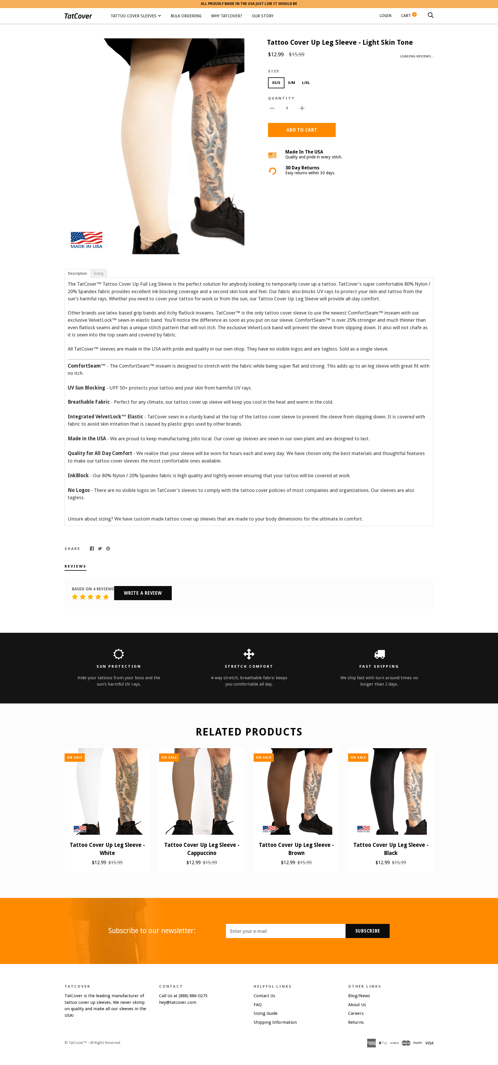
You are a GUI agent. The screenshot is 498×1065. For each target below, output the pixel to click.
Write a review (143, 593)
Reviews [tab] (75, 566)
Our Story (262, 15)
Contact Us (264, 995)
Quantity (281, 98)
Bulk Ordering (186, 15)
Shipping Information (275, 1022)
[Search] (430, 15)
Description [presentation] (77, 273)
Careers (356, 1013)
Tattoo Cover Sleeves (133, 15)
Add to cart (301, 130)
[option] (154, 146)
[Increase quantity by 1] (302, 108)
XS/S (276, 83)
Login (385, 15)
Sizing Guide (266, 1013)
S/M (291, 83)
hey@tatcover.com (177, 1002)
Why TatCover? (226, 15)
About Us (357, 1004)
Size (274, 71)
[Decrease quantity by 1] (272, 108)
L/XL (306, 83)
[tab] (77, 273)
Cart (408, 15)
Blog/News (359, 995)
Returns (356, 1022)
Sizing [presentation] (98, 273)
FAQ (258, 1004)
